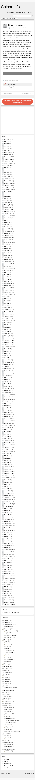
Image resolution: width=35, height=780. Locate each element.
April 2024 (7, 200)
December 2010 (8, 549)
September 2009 (8, 582)
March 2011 (7, 543)
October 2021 (7, 266)
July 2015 (6, 429)
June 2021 (7, 275)
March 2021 (7, 281)
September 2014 (8, 451)
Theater (8, 661)
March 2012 (7, 517)
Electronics (9, 746)
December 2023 (8, 209)
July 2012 (6, 508)
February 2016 (8, 414)
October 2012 (7, 502)
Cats (7, 696)
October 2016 (7, 397)
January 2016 (7, 416)
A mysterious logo (26, 93)
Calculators (13, 28)
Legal (5, 686)
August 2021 (7, 270)
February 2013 (8, 493)
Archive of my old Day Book (11, 612)
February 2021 (8, 283)
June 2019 (7, 327)
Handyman (7, 672)
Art (6, 642)
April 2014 (7, 462)
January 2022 (7, 259)
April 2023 (7, 226)
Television (10, 652)
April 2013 (7, 488)
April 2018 (7, 357)
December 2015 (8, 419)
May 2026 (6, 146)
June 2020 (7, 301)
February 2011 (8, 545)
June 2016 (7, 405)
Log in (6, 761)
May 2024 (6, 198)
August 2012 (7, 506)
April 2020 (7, 305)
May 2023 (6, 224)
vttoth (11, 80)
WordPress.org (8, 768)
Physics (8, 727)
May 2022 (6, 250)
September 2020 (8, 294)
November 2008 (8, 604)
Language (7, 683)
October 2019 (7, 318)
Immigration (9, 738)
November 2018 (8, 342)
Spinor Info (10, 7)
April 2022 (7, 253)
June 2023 (7, 222)
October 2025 (7, 161)
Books (7, 644)
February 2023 (8, 231)
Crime (7, 735)
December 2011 (8, 523)
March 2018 (7, 360)
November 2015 (8, 421)
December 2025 (8, 157)
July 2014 (6, 456)
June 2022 (7, 248)
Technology (7, 742)
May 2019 (6, 329)
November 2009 (8, 578)
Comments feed (8, 766)
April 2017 (7, 384)
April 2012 (7, 515)
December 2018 (8, 340)
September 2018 (8, 346)
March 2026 (7, 150)
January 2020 (7, 312)
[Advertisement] (14, 120)
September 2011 (8, 530)
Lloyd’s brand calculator (10, 66)
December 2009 (8, 576)
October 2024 (7, 187)
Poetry (7, 657)
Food (5, 670)
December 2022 (8, 235)
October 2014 (7, 449)
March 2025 (7, 176)
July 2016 (6, 403)
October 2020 (7, 292)
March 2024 (7, 202)
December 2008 (8, 602)
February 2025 (8, 178)
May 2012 (6, 512)
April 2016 (7, 410)
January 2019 (7, 338)
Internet (8, 626)
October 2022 (7, 240)
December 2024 (8, 183)
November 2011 (8, 525)
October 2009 (7, 580)
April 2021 (7, 279)
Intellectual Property (11, 687)
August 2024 (7, 192)
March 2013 (7, 491)
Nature (8, 724)
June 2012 (7, 510)
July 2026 (6, 141)
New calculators (16, 25)
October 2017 (7, 371)
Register (6, 759)
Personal (6, 692)
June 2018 (7, 353)
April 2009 (7, 593)
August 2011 (7, 532)
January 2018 (7, 364)
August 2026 (7, 139)
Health (6, 675)
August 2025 (7, 165)
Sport (5, 740)
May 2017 (6, 381)
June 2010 (7, 563)
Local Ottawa (7, 690)
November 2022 (8, 237)
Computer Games (10, 631)
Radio (9, 650)
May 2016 (6, 408)
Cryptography (11, 722)
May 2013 (6, 486)
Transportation (8, 749)
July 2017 (6, 377)
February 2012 (8, 519)
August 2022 (7, 244)
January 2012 (7, 521)
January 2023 (7, 233)
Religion (6, 703)
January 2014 (7, 469)
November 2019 (8, 316)
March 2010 (7, 569)
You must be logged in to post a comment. (14, 87)
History (6, 677)
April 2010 (7, 567)
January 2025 (7, 181)
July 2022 (6, 246)
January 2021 (7, 285)
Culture (6, 640)
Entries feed (7, 763)
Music (7, 655)
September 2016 (8, 399)
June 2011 (7, 536)
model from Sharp (16, 68)
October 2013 (7, 475)
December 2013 (8, 471)
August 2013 (7, 480)
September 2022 (8, 242)
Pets (5, 694)
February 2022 (8, 257)
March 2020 (7, 307)
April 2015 (7, 436)
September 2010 (8, 556)
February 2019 (8, 336)
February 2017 (8, 388)
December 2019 (8, 314)
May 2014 (6, 460)
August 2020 (7, 296)
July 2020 (6, 299)
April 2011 (6, 541)
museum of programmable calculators (17, 35)
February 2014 (8, 467)
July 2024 (6, 194)
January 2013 (7, 495)
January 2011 (7, 547)
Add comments (27, 28)
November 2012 (8, 499)
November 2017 (8, 368)
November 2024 (8, 185)
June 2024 (7, 196)
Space (7, 729)
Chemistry (8, 711)
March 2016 (7, 412)
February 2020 (8, 309)
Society (6, 733)
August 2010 (7, 558)
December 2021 (8, 261)
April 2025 (7, 174)
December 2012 (8, 497)
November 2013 (8, 473)
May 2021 (6, 277)
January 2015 (7, 443)
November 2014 (8, 447)
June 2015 (7, 432)
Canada (6, 620)
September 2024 (8, 189)
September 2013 (8, 477)
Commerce (7, 622)
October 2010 (7, 554)
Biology (8, 709)
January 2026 (7, 154)
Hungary (6, 681)
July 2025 (6, 168)
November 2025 (8, 159)
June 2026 (7, 143)
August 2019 (7, 323)
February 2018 (8, 362)
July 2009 (6, 587)
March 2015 (7, 438)
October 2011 (7, 528)
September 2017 (8, 373)
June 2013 (7, 484)
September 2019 (8, 320)
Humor (6, 679)
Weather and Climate (11, 731)
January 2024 (7, 207)
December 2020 (8, 288)
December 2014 (8, 445)
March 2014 (7, 464)
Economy (6, 664)
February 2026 (8, 152)
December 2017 (8, 366)
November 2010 (8, 552)
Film (7, 646)
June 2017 (7, 379)
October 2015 (7, 423)
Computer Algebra (13, 720)
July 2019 (6, 325)
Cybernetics (9, 637)
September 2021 (8, 268)
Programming (7, 701)
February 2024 (8, 205)
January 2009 (7, 600)
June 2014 (7, 458)
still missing (19, 38)
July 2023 (6, 220)
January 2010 (7, 573)
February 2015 (8, 440)
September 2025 (8, 163)
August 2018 (7, 349)
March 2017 (7, 386)
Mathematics (9, 718)
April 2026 (7, 148)
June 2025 (7, 170)
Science (6, 705)
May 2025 (6, 172)
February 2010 (8, 571)
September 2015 (8, 425)
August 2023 (7, 218)
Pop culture (9, 659)
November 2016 (8, 395)
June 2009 (7, 589)
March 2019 (7, 333)
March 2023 (7, 229)
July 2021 (6, 272)
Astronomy (9, 707)
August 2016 (7, 401)
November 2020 (8, 290)
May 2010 (6, 565)
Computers (7, 629)
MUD (9, 633)
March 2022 (7, 255)
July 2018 (6, 351)
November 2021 (8, 264)
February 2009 (8, 598)
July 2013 (6, 482)
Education (6, 666)
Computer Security (11, 635)
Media (7, 648)
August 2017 (7, 375)
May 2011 (6, 539)
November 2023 (8, 211)
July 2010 (6, 560)
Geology (8, 716)
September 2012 (8, 504)
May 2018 (6, 355)
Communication (8, 624)
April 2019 (7, 331)
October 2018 (7, 344)
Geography (9, 714)
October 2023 (7, 213)
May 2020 (6, 303)
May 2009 (6, 591)
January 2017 (7, 390)
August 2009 (7, 584)
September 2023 (8, 216)
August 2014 (7, 453)
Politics (6, 699)
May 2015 (6, 434)
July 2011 (6, 534)
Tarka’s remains (15, 55)
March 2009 (7, 595)
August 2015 (7, 427)
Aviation (8, 751)
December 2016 (8, 392)
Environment (7, 668)
